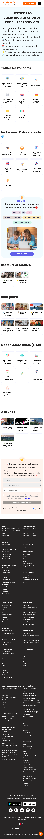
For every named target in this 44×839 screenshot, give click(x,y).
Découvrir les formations (30, 610)
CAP (3, 647)
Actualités (26, 577)
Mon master (26, 714)
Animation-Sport (28, 749)
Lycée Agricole (6, 656)
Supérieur (26, 730)
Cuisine (4, 732)
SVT (3, 612)
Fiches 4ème (6, 573)
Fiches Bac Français (8, 582)
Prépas (4, 665)
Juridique (26, 753)
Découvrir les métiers (29, 612)
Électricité (5, 748)
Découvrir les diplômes (30, 607)
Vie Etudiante (27, 633)
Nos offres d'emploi (27, 795)
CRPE (24, 744)
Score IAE (25, 786)
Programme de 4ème (29, 533)
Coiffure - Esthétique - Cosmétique (9, 740)
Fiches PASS (5, 591)
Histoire (4, 607)
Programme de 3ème (29, 535)
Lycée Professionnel (8, 653)
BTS (3, 658)
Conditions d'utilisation (13, 798)
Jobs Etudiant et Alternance (31, 640)
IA (23, 549)
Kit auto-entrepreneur (8, 759)
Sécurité (25, 760)
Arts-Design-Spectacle (9, 697)
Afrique (25, 561)
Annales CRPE (6, 559)
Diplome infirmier (7, 677)
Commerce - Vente (8, 743)
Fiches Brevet (6, 580)
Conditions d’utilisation (24, 836)
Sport (24, 556)
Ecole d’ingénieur (28, 622)
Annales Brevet (6, 547)
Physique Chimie (7, 615)
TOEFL (24, 666)
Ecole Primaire (6, 642)
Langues (4, 707)
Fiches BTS (5, 584)
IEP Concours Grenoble (30, 781)
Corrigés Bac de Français (31, 700)
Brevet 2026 (5, 535)
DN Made (5, 672)
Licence (4, 668)
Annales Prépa (6, 554)
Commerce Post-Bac (29, 769)
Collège (4, 645)
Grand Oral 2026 (28, 716)
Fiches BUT (5, 589)
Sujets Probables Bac (29, 693)
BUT (3, 663)
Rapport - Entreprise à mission (32, 566)
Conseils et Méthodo (29, 688)
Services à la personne (9, 752)
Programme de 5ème (29, 531)
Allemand (5, 622)
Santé (4, 700)
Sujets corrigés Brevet (29, 696)
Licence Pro (5, 670)
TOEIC (24, 663)
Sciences (5, 695)
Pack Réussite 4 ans (8, 633)
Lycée (24, 728)
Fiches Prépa (6, 587)
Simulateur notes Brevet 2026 (11, 531)
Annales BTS (6, 552)
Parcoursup (26, 605)
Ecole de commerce (29, 617)
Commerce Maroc (28, 776)
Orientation (26, 554)
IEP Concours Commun (30, 778)
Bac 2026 (5, 533)
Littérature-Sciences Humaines (8, 692)
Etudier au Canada (8, 716)
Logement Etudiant (29, 638)
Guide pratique (27, 735)
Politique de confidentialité (27, 509)
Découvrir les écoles (29, 615)
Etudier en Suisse (7, 718)
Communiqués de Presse (31, 580)
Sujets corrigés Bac (29, 698)
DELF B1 (25, 659)
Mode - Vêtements (8, 736)
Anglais (4, 617)
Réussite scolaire (28, 552)
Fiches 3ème (6, 575)
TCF (24, 654)
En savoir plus (26, 498)
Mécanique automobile (9, 750)
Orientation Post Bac (29, 709)
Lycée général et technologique (7, 650)
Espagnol (5, 619)
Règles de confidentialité (30, 798)
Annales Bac (6, 545)
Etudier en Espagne (8, 721)
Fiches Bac (5, 577)
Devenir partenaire (28, 624)
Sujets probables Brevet (30, 691)
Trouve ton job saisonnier (30, 643)
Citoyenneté (26, 559)
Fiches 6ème (6, 568)
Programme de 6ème (29, 528)
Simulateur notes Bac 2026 (10, 528)
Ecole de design (28, 619)
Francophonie (27, 563)
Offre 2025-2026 (7, 631)
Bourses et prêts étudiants (31, 635)
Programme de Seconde (30, 538)
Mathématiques (7, 605)
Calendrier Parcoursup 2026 (31, 703)
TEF (24, 656)
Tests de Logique (28, 788)
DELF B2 (25, 661)
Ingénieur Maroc (28, 767)
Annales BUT (6, 556)
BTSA (3, 661)
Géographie (6, 610)
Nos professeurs (28, 547)
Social (4, 702)
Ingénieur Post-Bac (29, 765)
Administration (27, 746)
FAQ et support (27, 575)
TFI (23, 652)
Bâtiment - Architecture (9, 745)
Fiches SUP (5, 594)
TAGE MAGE (26, 783)
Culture (25, 751)
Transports (5, 734)
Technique (26, 762)
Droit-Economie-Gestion (9, 688)
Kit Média (25, 582)
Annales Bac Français (9, 549)
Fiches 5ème (6, 570)
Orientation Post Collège (30, 712)
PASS (3, 675)
